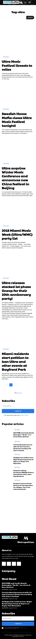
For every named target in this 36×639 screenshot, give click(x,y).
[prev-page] (3, 384)
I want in (18, 411)
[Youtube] (19, 564)
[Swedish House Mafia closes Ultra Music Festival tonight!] (18, 94)
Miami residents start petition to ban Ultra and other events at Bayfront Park (15, 361)
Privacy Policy (24, 415)
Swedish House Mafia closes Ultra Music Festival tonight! (17, 119)
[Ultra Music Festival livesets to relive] (18, 41)
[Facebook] (4, 564)
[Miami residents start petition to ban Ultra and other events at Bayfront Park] (18, 334)
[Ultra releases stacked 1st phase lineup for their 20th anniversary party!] (18, 263)
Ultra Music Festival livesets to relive (17, 65)
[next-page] (18, 384)
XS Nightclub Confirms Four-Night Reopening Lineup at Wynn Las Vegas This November (23, 460)
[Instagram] (9, 564)
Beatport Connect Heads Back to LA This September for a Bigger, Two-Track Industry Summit (23, 486)
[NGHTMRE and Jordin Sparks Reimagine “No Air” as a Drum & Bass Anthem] (7, 433)
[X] (14, 564)
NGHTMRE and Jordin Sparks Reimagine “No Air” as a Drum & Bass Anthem (23, 435)
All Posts (6, 57)
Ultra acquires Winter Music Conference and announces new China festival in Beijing (15, 178)
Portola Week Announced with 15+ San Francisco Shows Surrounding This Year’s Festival (22, 447)
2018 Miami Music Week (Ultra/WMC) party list (17, 234)
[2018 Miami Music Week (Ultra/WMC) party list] (18, 210)
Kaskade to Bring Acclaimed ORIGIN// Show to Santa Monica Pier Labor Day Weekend (23, 473)
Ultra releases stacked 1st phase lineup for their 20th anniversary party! (16, 290)
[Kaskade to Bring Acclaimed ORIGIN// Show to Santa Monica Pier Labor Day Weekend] (7, 471)
